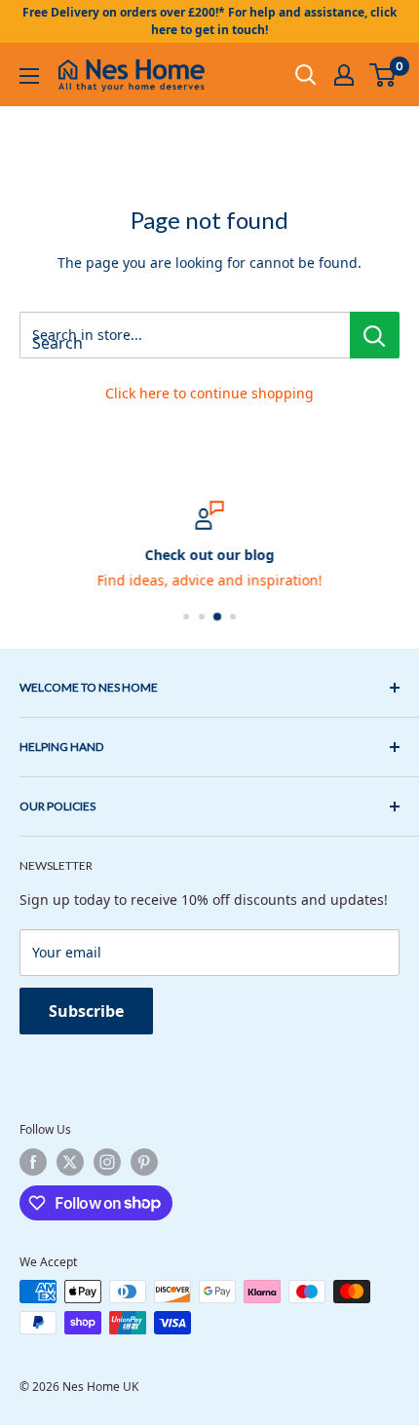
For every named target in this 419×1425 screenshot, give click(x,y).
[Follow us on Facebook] (33, 1162)
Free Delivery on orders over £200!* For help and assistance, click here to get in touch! (209, 21)
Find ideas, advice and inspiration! (210, 580)
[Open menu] (29, 76)
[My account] (344, 75)
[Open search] (306, 75)
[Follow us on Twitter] (70, 1162)
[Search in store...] (375, 335)
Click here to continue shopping (209, 393)
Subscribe (86, 1011)
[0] (383, 75)
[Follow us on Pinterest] (144, 1162)
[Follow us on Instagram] (107, 1162)
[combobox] (184, 335)
